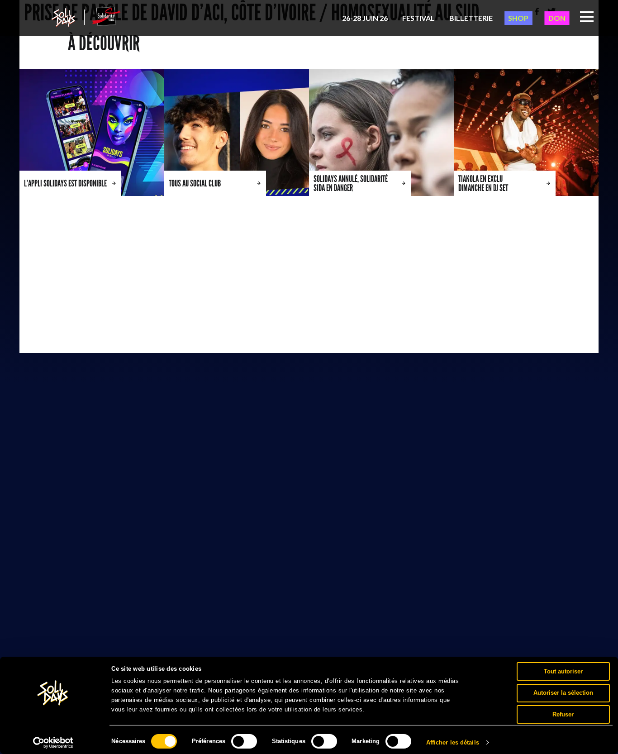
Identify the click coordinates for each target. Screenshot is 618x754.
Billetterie (471, 18)
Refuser (563, 714)
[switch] (244, 741)
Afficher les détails (452, 742)
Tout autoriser (563, 671)
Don (557, 18)
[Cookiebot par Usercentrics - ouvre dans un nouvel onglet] (53, 743)
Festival (418, 18)
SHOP (518, 18)
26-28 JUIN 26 (365, 18)
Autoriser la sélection (563, 692)
